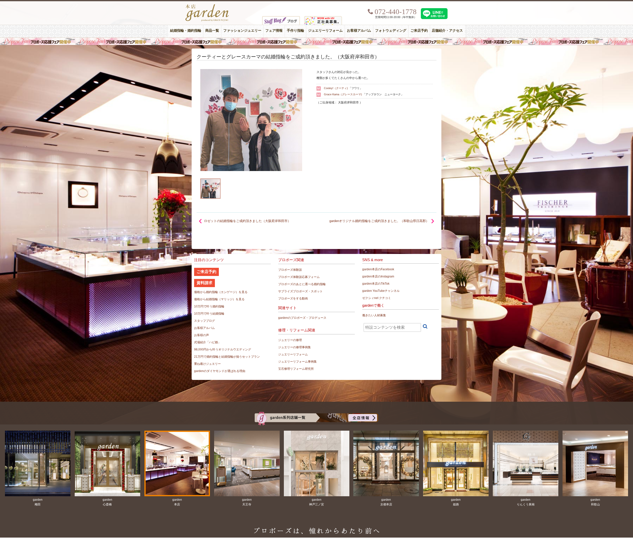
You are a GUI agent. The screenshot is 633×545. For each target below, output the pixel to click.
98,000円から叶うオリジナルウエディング (222, 349)
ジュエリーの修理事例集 (294, 347)
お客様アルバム (359, 30)
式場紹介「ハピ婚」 (207, 342)
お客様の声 (201, 335)
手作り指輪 (295, 30)
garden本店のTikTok (375, 283)
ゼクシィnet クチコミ (376, 298)
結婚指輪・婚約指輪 (185, 30)
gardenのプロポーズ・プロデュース (302, 318)
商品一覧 (212, 30)
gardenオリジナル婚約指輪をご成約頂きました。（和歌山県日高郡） (379, 221)
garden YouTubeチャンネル (381, 291)
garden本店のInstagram (378, 276)
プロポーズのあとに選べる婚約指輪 (302, 284)
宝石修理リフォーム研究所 (296, 369)
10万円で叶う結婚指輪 (209, 313)
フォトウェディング (390, 30)
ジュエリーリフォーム (325, 30)
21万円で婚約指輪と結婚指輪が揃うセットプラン (227, 356)
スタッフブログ (204, 320)
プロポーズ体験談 (290, 270)
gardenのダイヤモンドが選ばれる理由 (219, 371)
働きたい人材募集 (374, 315)
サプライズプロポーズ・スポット (300, 291)
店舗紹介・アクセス (447, 30)
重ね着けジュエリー (207, 364)
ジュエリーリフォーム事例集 (297, 361)
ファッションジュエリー (242, 30)
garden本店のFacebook (378, 269)
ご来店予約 (419, 30)
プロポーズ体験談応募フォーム (299, 277)
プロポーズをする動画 (293, 298)
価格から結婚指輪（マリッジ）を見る (219, 299)
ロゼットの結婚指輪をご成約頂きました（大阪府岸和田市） (247, 221)
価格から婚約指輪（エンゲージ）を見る (221, 292)
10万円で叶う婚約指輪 (209, 306)
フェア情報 (274, 30)
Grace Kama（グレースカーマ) (343, 94)
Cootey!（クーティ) (336, 88)
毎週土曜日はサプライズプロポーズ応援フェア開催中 (316, 41)
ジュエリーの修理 (290, 340)
